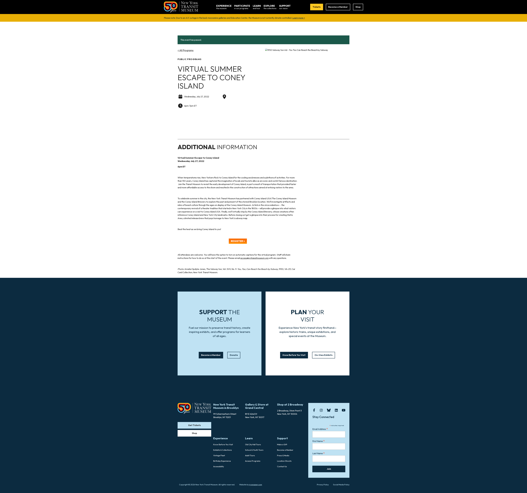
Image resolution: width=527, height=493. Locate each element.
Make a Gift (282, 444)
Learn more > (298, 17)
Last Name (318, 453)
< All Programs (186, 50)
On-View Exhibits (324, 355)
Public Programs (190, 59)
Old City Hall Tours (253, 444)
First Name (318, 441)
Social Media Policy (341, 484)
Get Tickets (194, 425)
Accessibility (218, 466)
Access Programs (252, 461)
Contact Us (282, 466)
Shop (358, 6)
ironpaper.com (255, 484)
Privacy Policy (323, 484)
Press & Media (283, 455)
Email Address (320, 429)
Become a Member (338, 6)
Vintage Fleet (219, 455)
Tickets (317, 6)
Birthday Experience (222, 461)
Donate (234, 355)
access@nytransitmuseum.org (254, 258)
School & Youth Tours (254, 450)
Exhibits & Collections (222, 450)
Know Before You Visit (294, 355)
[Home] (181, 6)
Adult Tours (250, 455)
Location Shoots (284, 461)
